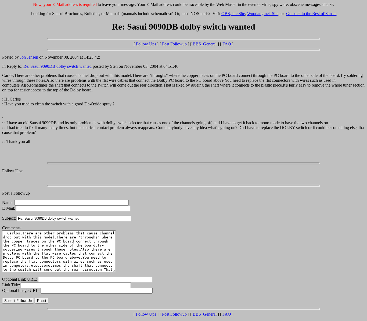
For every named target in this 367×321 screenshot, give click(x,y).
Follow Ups (146, 44)
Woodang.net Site (262, 13)
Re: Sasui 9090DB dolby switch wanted (57, 66)
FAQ (226, 44)
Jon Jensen (29, 57)
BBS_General (205, 44)
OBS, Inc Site (233, 13)
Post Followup (174, 44)
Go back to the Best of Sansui (311, 13)
